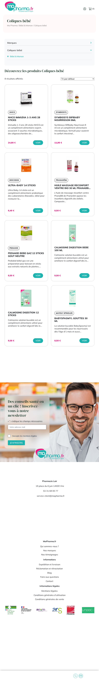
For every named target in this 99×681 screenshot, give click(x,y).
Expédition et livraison (49, 564)
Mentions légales (49, 591)
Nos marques (49, 550)
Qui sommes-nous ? (49, 546)
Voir (38, 142)
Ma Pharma (12, 25)
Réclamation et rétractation (49, 568)
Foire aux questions (49, 577)
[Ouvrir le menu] (4, 676)
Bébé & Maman (26, 25)
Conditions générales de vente (49, 599)
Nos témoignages (49, 554)
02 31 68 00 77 (50, 491)
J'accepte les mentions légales (24, 436)
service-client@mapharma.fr (50, 496)
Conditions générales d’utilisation (49, 595)
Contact (49, 581)
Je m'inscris (16, 442)
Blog (49, 573)
